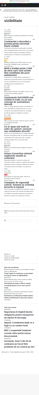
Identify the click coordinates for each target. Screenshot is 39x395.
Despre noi (7, 254)
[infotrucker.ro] (9, 5)
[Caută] (37, 6)
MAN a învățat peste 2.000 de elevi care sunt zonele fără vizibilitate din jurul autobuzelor (18, 71)
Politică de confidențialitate (11, 258)
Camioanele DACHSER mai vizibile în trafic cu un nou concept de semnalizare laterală (18, 100)
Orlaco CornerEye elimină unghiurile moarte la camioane (18, 155)
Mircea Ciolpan (8, 180)
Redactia (6, 95)
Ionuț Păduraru (8, 39)
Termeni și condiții (9, 256)
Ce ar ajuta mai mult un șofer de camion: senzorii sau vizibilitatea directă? (17, 128)
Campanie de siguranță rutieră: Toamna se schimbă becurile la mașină (19, 184)
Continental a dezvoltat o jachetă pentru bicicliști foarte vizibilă (17, 43)
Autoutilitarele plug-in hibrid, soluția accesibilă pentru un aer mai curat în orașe (17, 286)
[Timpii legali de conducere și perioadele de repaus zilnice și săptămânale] (19, 271)
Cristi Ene (7, 124)
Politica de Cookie (9, 259)
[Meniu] (2, 6)
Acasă (6, 17)
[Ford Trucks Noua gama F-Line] (19, 1)
